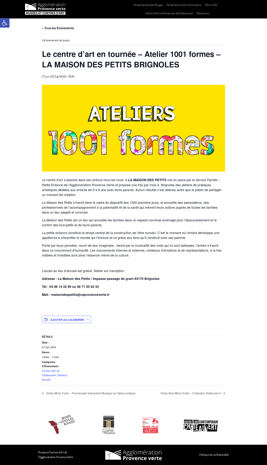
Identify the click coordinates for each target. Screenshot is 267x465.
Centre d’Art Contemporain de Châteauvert (169, 13)
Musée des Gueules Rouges (148, 5)
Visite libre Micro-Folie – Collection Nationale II (191, 393)
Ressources (203, 13)
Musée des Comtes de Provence (184, 5)
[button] (4, 23)
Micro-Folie (211, 5)
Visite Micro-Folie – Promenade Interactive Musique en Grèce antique (90, 393)
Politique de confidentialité (214, 454)
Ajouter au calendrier (67, 320)
